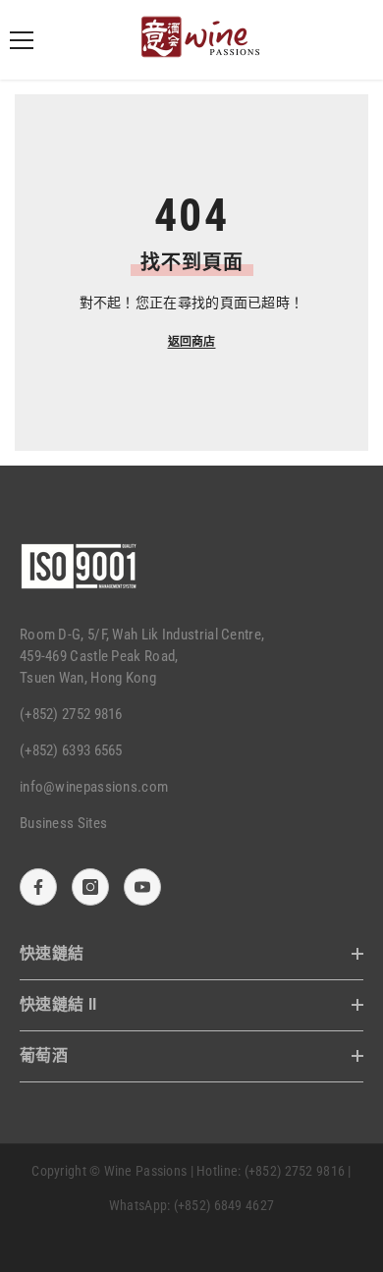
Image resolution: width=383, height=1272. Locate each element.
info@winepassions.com (94, 787)
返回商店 (192, 342)
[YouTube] (142, 887)
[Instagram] (90, 887)
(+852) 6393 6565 (71, 750)
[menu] (21, 40)
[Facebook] (38, 887)
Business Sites (63, 823)
